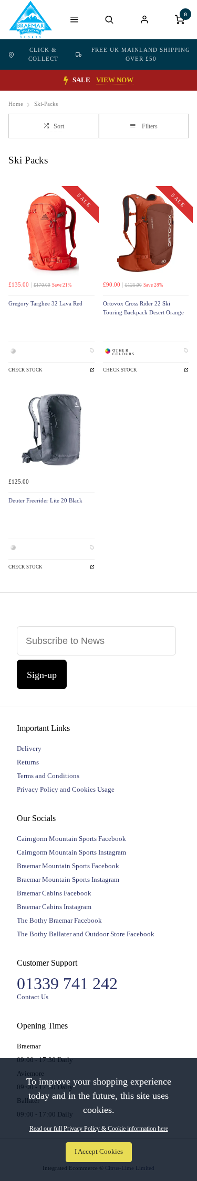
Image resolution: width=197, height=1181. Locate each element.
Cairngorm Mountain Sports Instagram (71, 852)
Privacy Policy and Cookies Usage (66, 789)
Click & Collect (43, 54)
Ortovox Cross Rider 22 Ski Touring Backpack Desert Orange (143, 308)
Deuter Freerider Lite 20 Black (45, 501)
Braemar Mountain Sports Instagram (68, 879)
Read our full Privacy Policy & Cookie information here (98, 1128)
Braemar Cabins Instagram (54, 907)
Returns (28, 762)
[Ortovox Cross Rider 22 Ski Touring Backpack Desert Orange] (146, 233)
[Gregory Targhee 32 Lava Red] (51, 233)
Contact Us (32, 997)
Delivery (29, 748)
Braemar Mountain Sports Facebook (68, 866)
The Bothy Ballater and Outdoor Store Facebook (85, 934)
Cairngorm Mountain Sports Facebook (71, 839)
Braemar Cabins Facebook (54, 893)
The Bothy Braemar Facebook (59, 920)
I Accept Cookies (99, 1151)
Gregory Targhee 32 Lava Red (45, 304)
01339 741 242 (67, 983)
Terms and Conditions (48, 776)
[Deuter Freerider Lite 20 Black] (51, 430)
